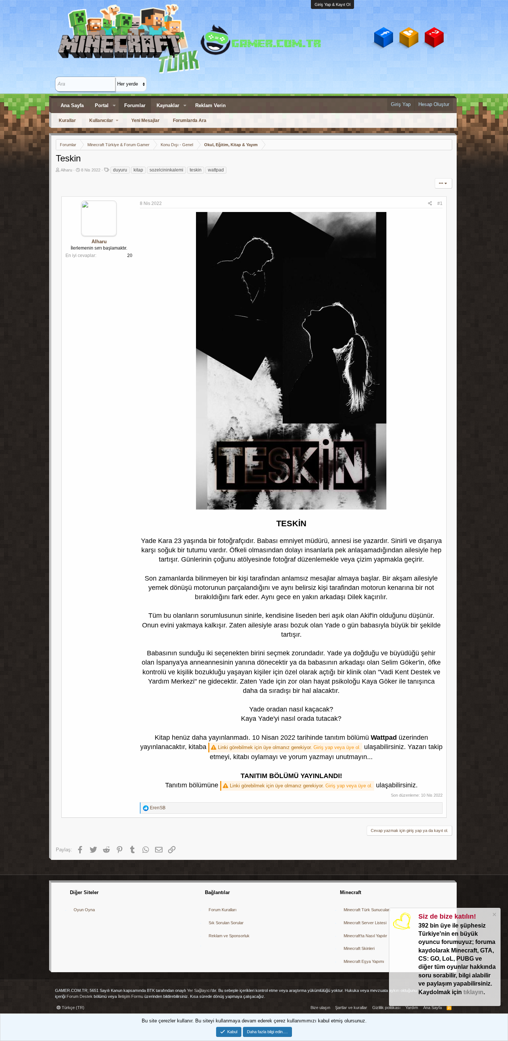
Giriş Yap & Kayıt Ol (332, 4)
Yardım (411, 1007)
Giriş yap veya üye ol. (337, 747)
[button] (114, 105)
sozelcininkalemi (166, 170)
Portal (102, 105)
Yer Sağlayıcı (199, 990)
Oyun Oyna (84, 909)
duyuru (120, 170)
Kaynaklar (168, 105)
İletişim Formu (130, 996)
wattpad (216, 170)
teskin (196, 170)
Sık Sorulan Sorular (226, 922)
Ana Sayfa (72, 105)
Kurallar (67, 120)
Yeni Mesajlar (145, 120)
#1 (440, 203)
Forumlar (134, 105)
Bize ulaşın (320, 1007)
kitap (138, 170)
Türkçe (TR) (72, 1007)
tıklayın (473, 992)
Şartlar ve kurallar (351, 1007)
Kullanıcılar (101, 120)
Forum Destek (80, 996)
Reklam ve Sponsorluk (229, 936)
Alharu (66, 170)
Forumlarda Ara (189, 120)
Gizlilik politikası (386, 1007)
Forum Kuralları (223, 909)
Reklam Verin (210, 105)
